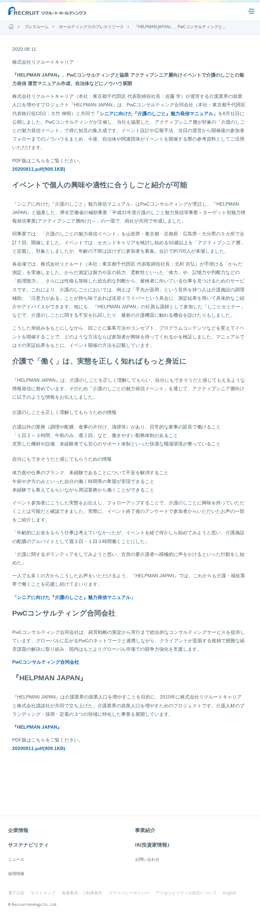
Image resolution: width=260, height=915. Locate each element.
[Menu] (251, 11)
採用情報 (16, 873)
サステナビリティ (28, 844)
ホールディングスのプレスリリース (91, 26)
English (229, 893)
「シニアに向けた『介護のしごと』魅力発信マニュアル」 (156, 113)
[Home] (11, 26)
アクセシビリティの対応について (186, 893)
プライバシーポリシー (129, 893)
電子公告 (16, 893)
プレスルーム (36, 26)
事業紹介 (145, 830)
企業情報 (18, 830)
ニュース (16, 859)
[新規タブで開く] (13, 761)
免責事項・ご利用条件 (82, 893)
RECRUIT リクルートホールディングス (47, 11)
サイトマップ (43, 893)
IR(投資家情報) (152, 844)
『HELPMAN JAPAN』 (37, 727)
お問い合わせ (147, 859)
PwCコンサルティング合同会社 (45, 662)
